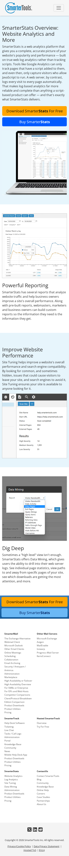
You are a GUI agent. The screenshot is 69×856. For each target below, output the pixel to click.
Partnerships (43, 800)
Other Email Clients (14, 649)
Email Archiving (12, 663)
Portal (7, 740)
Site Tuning (10, 783)
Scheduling (10, 656)
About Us (41, 804)
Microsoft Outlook (13, 645)
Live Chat (9, 730)
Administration (12, 673)
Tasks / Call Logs (12, 733)
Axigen (40, 642)
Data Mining (10, 786)
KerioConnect (44, 656)
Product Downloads (14, 705)
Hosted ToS (30, 850)
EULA (42, 850)
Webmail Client (12, 642)
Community (10, 747)
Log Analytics (11, 779)
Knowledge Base (12, 744)
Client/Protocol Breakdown (18, 698)
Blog (39, 779)
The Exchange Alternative (17, 638)
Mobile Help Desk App (15, 754)
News (7, 751)
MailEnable (42, 645)
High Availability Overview (17, 684)
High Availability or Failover (18, 680)
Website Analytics (13, 776)
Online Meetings (12, 652)
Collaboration (11, 659)
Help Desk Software (14, 723)
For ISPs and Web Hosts (16, 691)
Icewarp (41, 649)
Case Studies (43, 797)
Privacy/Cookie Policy (19, 846)
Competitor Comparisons (17, 694)
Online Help (43, 790)
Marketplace (10, 677)
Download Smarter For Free (34, 111)
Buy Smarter (34, 121)
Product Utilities (12, 708)
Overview (41, 723)
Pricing (7, 712)
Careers (41, 793)
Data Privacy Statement (46, 846)
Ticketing (9, 726)
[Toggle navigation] (59, 8)
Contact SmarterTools (48, 776)
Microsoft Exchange (47, 638)
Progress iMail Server (48, 652)
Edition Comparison (14, 701)
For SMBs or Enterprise (16, 687)
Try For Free (43, 726)
